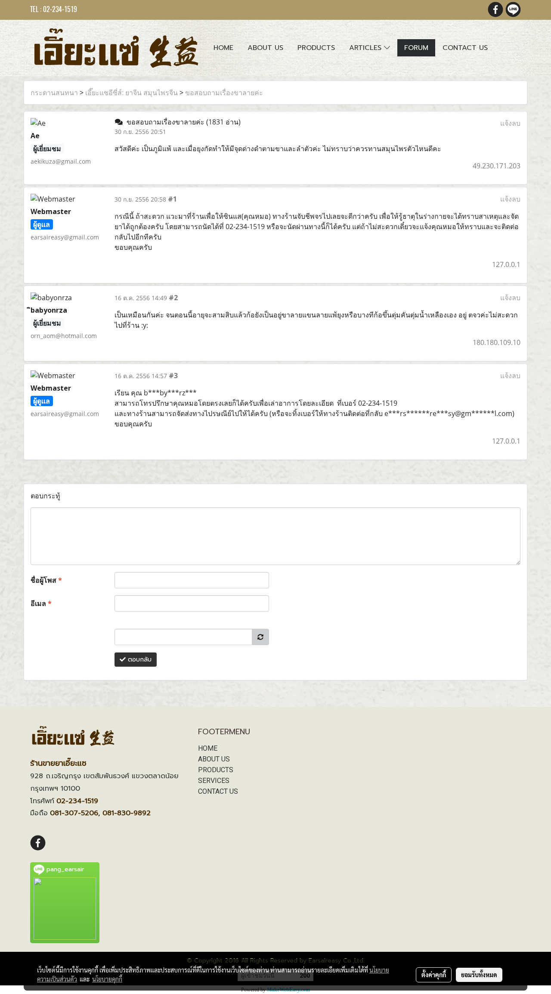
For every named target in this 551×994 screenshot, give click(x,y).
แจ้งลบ (510, 123)
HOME (207, 748)
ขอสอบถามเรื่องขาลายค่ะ (224, 92)
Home (223, 48)
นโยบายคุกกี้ (107, 979)
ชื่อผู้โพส (46, 580)
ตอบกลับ (139, 659)
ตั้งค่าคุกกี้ (433, 974)
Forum (416, 48)
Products (316, 48)
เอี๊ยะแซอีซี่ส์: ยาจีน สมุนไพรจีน (131, 92)
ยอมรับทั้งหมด (479, 974)
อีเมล (41, 603)
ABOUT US (214, 759)
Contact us (465, 48)
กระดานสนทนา (54, 92)
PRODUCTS (215, 770)
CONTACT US (218, 791)
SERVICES (213, 781)
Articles (366, 48)
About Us (265, 48)
